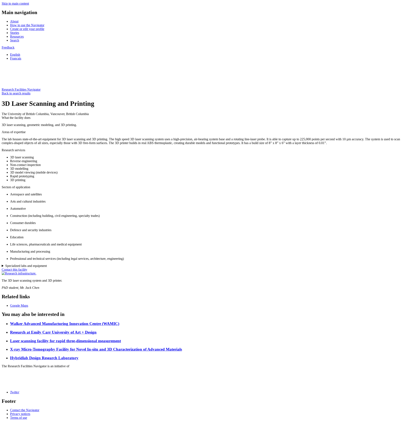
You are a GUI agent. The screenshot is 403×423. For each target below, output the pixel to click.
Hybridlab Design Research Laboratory (44, 358)
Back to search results (16, 93)
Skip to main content (15, 3)
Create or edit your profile (27, 29)
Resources (17, 36)
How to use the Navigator (27, 25)
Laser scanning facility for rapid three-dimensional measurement (65, 341)
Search (14, 40)
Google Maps (19, 305)
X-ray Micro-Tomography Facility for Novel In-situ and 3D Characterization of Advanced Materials (96, 349)
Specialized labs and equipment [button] (26, 266)
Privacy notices (20, 414)
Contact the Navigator (24, 410)
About (14, 21)
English (15, 54)
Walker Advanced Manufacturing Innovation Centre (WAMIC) (64, 323)
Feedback (8, 47)
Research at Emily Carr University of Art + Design (53, 332)
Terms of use (18, 417)
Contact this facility (14, 269)
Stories (14, 32)
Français (15, 58)
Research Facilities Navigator (21, 89)
